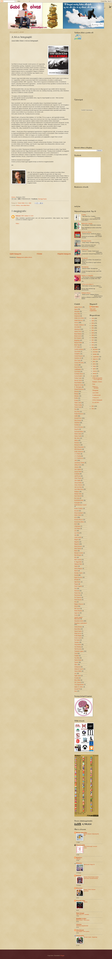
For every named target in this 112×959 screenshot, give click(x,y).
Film (75, 409)
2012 (93, 408)
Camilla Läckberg (78, 349)
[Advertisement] (87, 69)
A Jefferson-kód (96, 395)
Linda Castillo (77, 537)
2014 (93, 347)
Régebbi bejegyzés (64, 254)
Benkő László (77, 336)
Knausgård (77, 502)
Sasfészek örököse (86, 232)
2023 (93, 325)
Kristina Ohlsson (78, 519)
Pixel (93, 384)
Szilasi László (77, 638)
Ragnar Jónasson (78, 604)
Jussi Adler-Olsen (25, 205)
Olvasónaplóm (80, 935)
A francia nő (95, 397)
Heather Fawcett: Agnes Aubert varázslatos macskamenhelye (91, 877)
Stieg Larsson (77, 633)
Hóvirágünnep (85, 267)
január (94, 376)
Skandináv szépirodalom (80, 623)
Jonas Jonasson (78, 485)
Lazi (75, 530)
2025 (93, 320)
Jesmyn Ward (77, 471)
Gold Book (77, 422)
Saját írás (76, 613)
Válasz (17, 223)
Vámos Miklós (78, 671)
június (94, 364)
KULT (75, 524)
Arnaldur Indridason (79, 325)
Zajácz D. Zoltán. (78, 686)
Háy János (77, 438)
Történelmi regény (78, 651)
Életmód (76, 391)
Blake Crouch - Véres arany (82, 920)
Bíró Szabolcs (78, 338)
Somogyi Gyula (42, 199)
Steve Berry (77, 629)
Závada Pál (77, 689)
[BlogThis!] (37, 203)
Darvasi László (78, 380)
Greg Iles (76, 429)
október (95, 354)
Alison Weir (77, 313)
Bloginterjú (77, 340)
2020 (93, 333)
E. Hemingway (78, 387)
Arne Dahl (76, 327)
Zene (75, 691)
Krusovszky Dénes (79, 521)
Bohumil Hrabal (78, 342)
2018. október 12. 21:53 (27, 215)
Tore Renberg (77, 646)
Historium (76, 442)
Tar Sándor (77, 640)
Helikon (76, 440)
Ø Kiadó (76, 579)
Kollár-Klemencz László (80, 505)
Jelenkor (76, 467)
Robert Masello (78, 610)
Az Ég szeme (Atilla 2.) (87, 284)
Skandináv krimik (78, 621)
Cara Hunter (77, 351)
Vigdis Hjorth (77, 675)
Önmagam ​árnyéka (86, 241)
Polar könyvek (78, 599)
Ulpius (76, 664)
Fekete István (77, 407)
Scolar (76, 615)
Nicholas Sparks (78, 573)
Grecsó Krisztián (78, 427)
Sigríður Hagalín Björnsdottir (78, 618)
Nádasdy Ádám (78, 564)
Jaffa (75, 460)
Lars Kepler (77, 528)
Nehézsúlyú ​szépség (87, 223)
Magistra (76, 539)
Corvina (76, 365)
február (95, 373)
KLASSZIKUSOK (78, 500)
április (94, 368)
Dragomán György (79, 385)
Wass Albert (77, 680)
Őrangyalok (95, 390)
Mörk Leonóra (77, 559)
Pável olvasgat (80, 913)
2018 (93, 337)
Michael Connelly (78, 553)
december (95, 349)
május (94, 366)
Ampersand (77, 316)
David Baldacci (78, 382)
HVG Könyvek (78, 449)
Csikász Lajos (78, 378)
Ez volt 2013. (95, 402)
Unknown (18, 215)
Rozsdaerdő (85, 258)
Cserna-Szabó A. (78, 376)
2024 (93, 323)
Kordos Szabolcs (78, 508)
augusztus (95, 359)
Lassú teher (95, 392)
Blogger (62, 955)
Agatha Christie (78, 307)
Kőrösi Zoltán (77, 515)
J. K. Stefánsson (78, 458)
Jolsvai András (78, 482)
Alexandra (76, 311)
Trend (75, 653)
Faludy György (78, 405)
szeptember (96, 356)
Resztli (76, 606)
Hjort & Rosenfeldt (79, 447)
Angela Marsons (78, 320)
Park (75, 588)
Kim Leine (76, 498)
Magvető (76, 544)
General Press (78, 418)
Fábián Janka (77, 402)
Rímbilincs (79, 857)
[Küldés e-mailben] (35, 203)
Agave (76, 309)
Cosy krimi (77, 367)
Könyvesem (79, 888)
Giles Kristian (77, 420)
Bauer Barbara (78, 333)
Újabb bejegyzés (15, 254)
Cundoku (84, 214)
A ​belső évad (85, 249)
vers (75, 673)
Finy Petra (77, 411)
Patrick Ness (77, 593)
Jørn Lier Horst (78, 487)
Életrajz (76, 393)
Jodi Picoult (77, 476)
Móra (75, 557)
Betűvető (78, 875)
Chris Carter (77, 360)
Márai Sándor (77, 548)
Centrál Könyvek (78, 356)
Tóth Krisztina (77, 649)
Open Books (77, 582)
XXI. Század (77, 682)
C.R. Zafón (77, 347)
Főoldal (39, 254)
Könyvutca (79, 863)
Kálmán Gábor (78, 493)
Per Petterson (77, 597)
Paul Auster (77, 595)
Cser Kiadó (77, 371)
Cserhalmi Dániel (78, 373)
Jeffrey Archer (77, 465)
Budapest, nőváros (97, 381)
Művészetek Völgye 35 (89, 864)
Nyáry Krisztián (78, 577)
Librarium (79, 924)
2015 (93, 345)
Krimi (75, 517)
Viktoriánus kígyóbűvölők (82, 925)
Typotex (76, 662)
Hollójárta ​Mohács (86, 293)
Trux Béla (76, 658)
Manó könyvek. (78, 546)
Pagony (76, 584)
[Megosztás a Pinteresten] (42, 203)
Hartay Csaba (77, 436)
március (95, 371)
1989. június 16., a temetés (82, 914)
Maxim (76, 550)
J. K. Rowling (77, 456)
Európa (76, 400)
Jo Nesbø (76, 473)
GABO (76, 416)
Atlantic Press (78, 331)
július (94, 361)
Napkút (76, 566)
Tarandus (76, 642)
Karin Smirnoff (78, 496)
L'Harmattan (77, 526)
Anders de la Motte (79, 318)
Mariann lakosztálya (81, 832)
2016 (93, 342)
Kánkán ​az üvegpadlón (87, 275)
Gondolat (76, 424)
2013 (93, 406)
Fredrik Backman (78, 413)
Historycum (77, 445)
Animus (13, 197)
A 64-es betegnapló (97, 400)
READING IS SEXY (81, 918)
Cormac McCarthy (79, 362)
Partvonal (76, 590)
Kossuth (76, 510)
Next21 (76, 570)
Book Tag (76, 345)
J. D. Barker (77, 453)
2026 (93, 318)
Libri (75, 535)
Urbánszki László (78, 669)
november (95, 351)
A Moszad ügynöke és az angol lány (97, 378)
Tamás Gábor (95, 306)
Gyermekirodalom (78, 431)
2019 (93, 335)
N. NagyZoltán (78, 562)
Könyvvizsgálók (80, 845)
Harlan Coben (77, 433)
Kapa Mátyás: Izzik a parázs (82, 931)
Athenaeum (77, 329)
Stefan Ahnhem (78, 626)
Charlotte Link (77, 358)
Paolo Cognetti (78, 586)
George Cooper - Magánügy (90, 937)
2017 (93, 340)
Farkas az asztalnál (95, 387)
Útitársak (78, 859)
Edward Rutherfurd (79, 389)
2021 (93, 330)
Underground (77, 666)
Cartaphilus (77, 353)
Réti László (77, 608)
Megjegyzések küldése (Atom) (24, 257)
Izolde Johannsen (78, 451)
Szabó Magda (77, 635)
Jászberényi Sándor (79, 462)
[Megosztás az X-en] (39, 203)
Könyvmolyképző (78, 513)
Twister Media (77, 660)
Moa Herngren (77, 555)
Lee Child (76, 533)
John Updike (77, 480)
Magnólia (76, 542)
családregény (77, 369)
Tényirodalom (77, 644)
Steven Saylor (78, 631)
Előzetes (76, 396)
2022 (93, 328)
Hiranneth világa (80, 900)
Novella (76, 575)
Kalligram (76, 491)
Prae (75, 601)
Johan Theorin (78, 478)
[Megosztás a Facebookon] (40, 203)
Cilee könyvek (80, 930)
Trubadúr (76, 655)
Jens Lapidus (77, 469)
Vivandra (76, 678)
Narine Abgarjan (78, 568)
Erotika (76, 398)
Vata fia (85, 902)
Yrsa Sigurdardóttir (79, 684)
